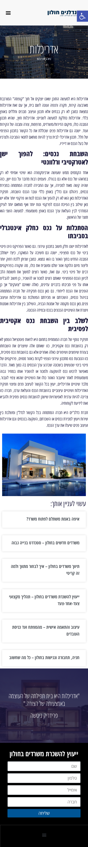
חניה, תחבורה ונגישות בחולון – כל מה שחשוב (44, 657)
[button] (82, 16)
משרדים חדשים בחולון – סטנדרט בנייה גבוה (45, 543)
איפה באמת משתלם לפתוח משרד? (52, 519)
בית (49, 59)
